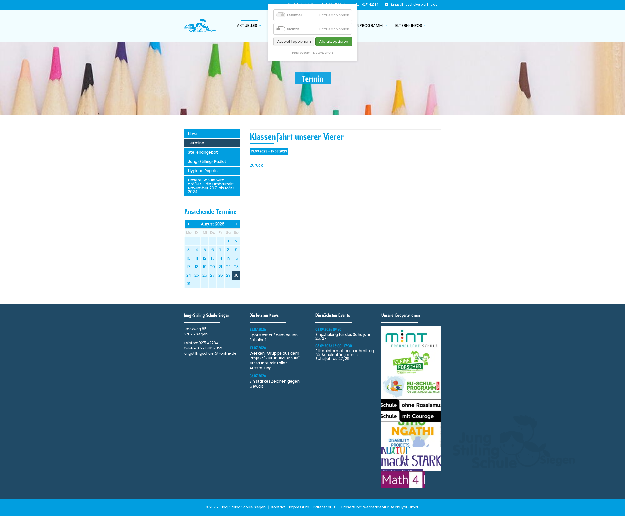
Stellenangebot (203, 152)
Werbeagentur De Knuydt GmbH (391, 507)
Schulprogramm (367, 25)
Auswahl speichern (294, 41)
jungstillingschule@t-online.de (414, 4)
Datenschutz (324, 507)
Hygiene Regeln (203, 171)
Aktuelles (249, 25)
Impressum (299, 507)
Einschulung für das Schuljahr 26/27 (343, 336)
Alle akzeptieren (333, 41)
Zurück (256, 165)
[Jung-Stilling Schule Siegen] (200, 26)
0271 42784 (370, 4)
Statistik (293, 29)
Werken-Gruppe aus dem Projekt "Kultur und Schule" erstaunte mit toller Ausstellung (275, 360)
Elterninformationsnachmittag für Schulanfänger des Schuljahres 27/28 (344, 355)
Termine (196, 143)
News (193, 134)
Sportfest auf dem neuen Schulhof (274, 337)
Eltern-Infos (411, 25)
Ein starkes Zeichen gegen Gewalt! (275, 384)
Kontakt (278, 507)
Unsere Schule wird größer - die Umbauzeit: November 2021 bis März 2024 (211, 186)
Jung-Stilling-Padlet (207, 161)
